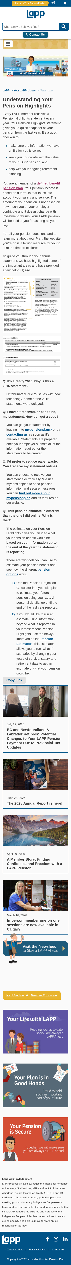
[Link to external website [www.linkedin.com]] (66, 1240)
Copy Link (14, 680)
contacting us (17, 434)
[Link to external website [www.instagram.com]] (57, 1240)
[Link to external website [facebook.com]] (48, 1240)
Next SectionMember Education (31, 995)
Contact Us (37, 34)
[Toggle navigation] (8, 43)
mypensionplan (37, 429)
